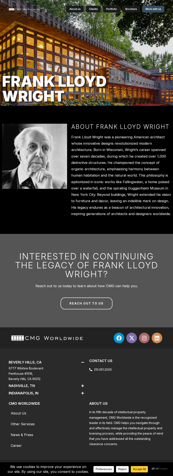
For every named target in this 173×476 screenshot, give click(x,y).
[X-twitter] (131, 338)
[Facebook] (119, 338)
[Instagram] (144, 338)
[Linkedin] (157, 338)
